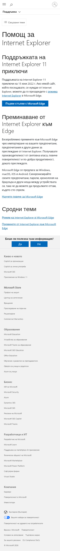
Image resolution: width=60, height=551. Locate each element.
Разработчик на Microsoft (14, 439)
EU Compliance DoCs (31, 540)
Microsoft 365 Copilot (13, 418)
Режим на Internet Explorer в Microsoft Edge (28, 217)
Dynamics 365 (9, 402)
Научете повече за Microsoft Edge (22, 196)
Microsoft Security (11, 392)
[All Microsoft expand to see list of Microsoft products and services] (4, 4)
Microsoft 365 (9, 272)
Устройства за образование (15, 339)
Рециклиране (9, 313)
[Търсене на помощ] (11, 4)
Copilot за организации (13, 261)
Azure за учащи (10, 371)
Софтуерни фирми (11, 471)
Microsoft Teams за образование (17, 345)
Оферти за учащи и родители (16, 366)
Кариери (7, 492)
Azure (6, 397)
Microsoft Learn (10, 444)
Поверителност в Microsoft (15, 497)
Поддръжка (10, 11)
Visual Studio (9, 476)
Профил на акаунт (11, 292)
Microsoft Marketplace (13, 460)
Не (39, 244)
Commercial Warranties (13, 319)
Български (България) (18, 512)
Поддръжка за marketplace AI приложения (22, 450)
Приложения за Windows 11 (15, 277)
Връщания (8, 303)
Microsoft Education (12, 334)
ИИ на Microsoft (10, 387)
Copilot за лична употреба (15, 266)
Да (20, 244)
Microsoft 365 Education (14, 350)
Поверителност (28, 530)
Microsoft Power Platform (14, 466)
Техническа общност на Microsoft (18, 455)
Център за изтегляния (13, 297)
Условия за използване (13, 535)
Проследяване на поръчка (15, 308)
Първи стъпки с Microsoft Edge (25, 103)
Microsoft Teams (11, 424)
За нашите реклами (12, 540)
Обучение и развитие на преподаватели (21, 361)
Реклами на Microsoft (13, 413)
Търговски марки (33, 535)
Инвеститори (9, 502)
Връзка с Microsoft (11, 530)
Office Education (10, 355)
